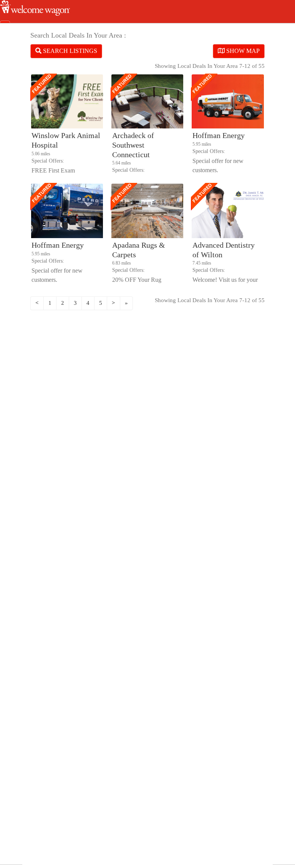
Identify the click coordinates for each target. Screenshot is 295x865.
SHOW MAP (242, 51)
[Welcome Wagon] (35, 14)
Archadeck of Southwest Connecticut (133, 145)
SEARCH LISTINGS (69, 51)
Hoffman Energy (218, 135)
